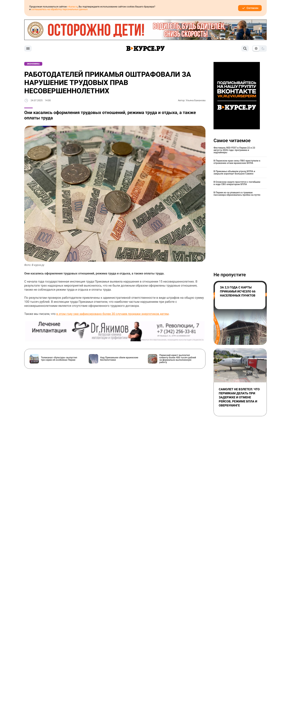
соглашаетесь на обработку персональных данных (59, 9)
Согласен (252, 8)
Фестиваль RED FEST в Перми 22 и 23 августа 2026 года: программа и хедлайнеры (234, 150)
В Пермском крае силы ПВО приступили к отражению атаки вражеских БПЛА (237, 162)
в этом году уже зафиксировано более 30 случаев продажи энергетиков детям (112, 314)
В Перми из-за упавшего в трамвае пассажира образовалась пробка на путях (237, 193)
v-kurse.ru (72, 6)
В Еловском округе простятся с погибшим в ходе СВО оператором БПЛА (237, 183)
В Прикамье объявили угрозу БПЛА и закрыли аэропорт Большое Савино (234, 172)
